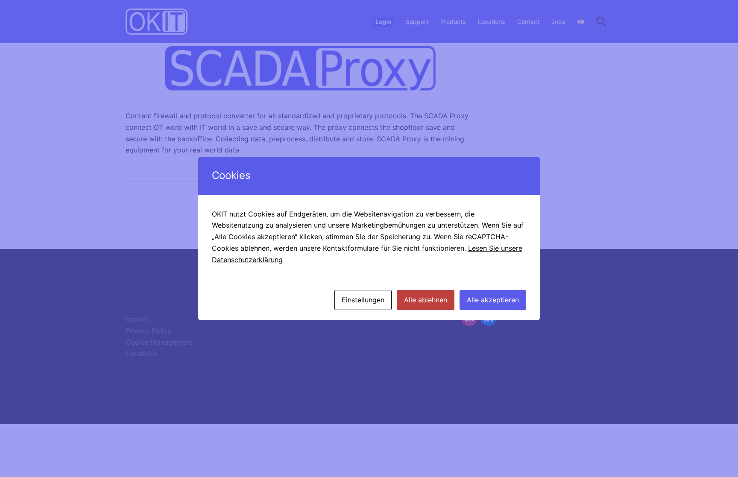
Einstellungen (363, 300)
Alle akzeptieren (493, 300)
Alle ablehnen (425, 300)
